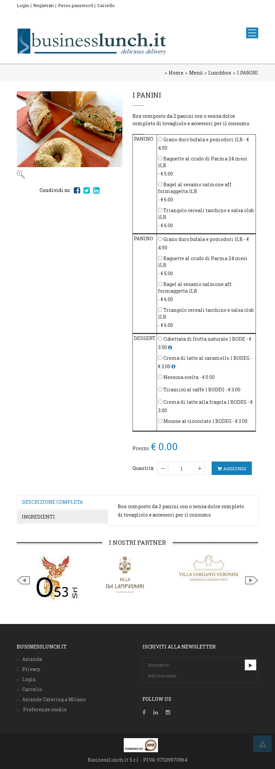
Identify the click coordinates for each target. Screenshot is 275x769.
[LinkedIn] (155, 712)
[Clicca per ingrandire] (69, 135)
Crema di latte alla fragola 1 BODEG (204, 402)
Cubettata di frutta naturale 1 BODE (203, 339)
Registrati (43, 5)
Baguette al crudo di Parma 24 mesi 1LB (203, 162)
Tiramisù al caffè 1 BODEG (193, 389)
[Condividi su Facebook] (77, 190)
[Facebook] (144, 712)
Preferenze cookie (44, 709)
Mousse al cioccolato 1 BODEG (196, 421)
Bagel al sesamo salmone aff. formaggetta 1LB (195, 187)
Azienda (32, 659)
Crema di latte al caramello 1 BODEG (206, 358)
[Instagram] (168, 712)
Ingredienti (38, 517)
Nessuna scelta (180, 377)
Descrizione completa (52, 502)
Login (23, 5)
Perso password (75, 5)
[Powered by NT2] (141, 745)
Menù (196, 72)
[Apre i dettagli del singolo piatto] (170, 347)
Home (176, 72)
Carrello (106, 5)
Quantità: (143, 468)
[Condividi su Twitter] (87, 190)
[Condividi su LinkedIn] (96, 190)
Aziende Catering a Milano (54, 699)
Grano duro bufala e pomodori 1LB (202, 139)
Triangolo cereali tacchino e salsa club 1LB (206, 213)
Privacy (31, 669)
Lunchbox (219, 72)
